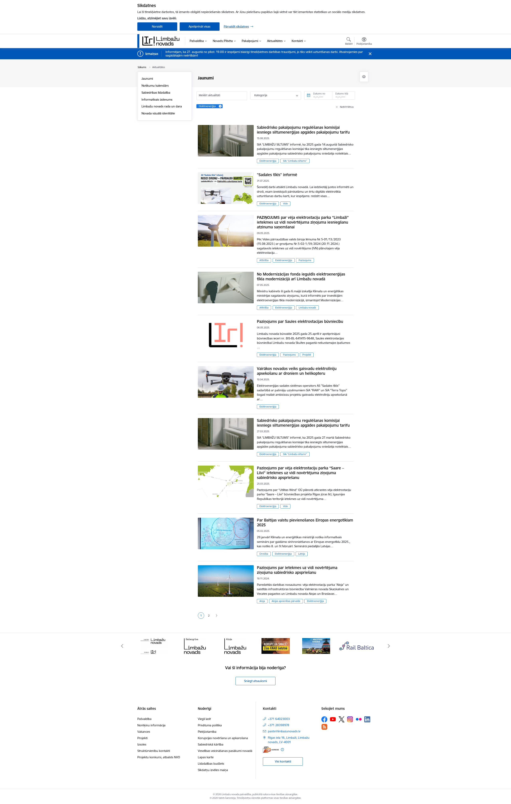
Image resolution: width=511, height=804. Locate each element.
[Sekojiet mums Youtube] (333, 719)
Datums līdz (341, 93)
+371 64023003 (279, 719)
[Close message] (370, 54)
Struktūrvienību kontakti (153, 751)
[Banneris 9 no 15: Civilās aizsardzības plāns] (316, 645)
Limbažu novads (307, 307)
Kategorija (260, 95)
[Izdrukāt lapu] (364, 77)
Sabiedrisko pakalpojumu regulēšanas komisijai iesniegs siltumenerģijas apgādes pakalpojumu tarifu (303, 130)
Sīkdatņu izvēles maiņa (213, 770)
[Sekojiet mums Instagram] (350, 719)
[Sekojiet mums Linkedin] (367, 719)
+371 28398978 (278, 725)
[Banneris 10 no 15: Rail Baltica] (356, 645)
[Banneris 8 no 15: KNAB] (275, 645)
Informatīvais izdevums (157, 99)
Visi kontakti (283, 761)
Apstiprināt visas (199, 26)
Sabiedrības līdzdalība (156, 92)
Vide (285, 203)
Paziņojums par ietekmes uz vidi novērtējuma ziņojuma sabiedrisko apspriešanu (297, 570)
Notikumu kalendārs (155, 85)
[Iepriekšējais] (122, 646)
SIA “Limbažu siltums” (295, 160)
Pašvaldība (144, 719)
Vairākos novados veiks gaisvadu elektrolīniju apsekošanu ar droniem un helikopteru (297, 371)
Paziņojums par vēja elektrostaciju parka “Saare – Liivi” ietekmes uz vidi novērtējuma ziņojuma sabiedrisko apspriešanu (300, 473)
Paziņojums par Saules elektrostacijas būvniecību (300, 321)
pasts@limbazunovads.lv (284, 731)
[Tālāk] (389, 646)
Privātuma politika (210, 725)
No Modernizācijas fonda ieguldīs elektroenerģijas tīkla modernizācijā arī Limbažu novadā (301, 276)
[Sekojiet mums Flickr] (359, 719)
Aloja (262, 601)
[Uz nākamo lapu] (216, 615)
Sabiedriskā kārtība (210, 744)
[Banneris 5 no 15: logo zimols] (154, 645)
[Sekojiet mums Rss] (324, 727)
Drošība (263, 553)
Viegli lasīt (204, 719)
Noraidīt (157, 26)
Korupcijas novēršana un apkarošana (223, 738)
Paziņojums (305, 260)
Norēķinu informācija (151, 725)
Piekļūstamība (207, 732)
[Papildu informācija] (282, 749)
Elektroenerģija (267, 160)
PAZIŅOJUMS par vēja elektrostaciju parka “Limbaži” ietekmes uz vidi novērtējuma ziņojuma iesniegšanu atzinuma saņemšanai (303, 222)
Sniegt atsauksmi (255, 681)
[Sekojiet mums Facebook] (324, 719)
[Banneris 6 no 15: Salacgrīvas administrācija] (195, 645)
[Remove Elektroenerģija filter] (220, 106)
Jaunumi (147, 78)
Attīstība (263, 260)
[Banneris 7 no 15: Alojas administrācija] (235, 645)
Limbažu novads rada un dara (162, 106)
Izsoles (141, 744)
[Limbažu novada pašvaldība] (162, 41)
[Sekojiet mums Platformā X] (342, 719)
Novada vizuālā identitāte (158, 113)
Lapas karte (206, 757)
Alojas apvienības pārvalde (286, 601)
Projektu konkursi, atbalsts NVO (158, 757)
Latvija (301, 553)
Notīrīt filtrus (347, 106)
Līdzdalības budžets (211, 763)
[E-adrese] (271, 749)
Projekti (306, 354)
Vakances (143, 732)
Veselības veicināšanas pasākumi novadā (225, 751)
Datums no (319, 93)
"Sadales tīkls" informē (277, 174)
